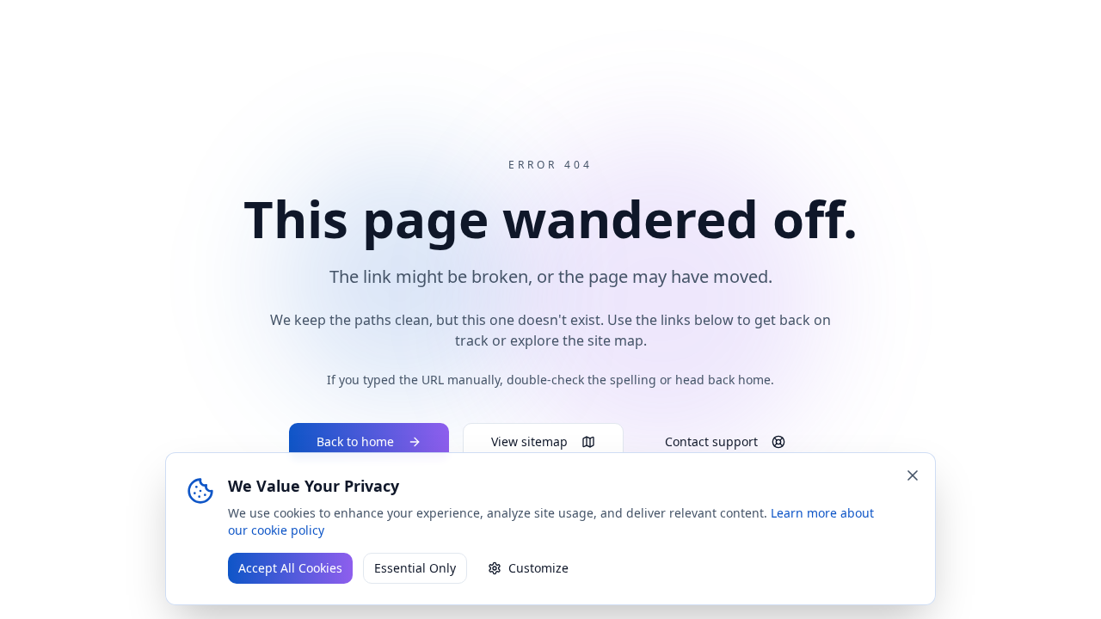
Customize (538, 568)
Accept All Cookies (290, 568)
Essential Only (415, 568)
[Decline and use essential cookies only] (912, 475)
